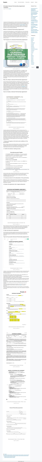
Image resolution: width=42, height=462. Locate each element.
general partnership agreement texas (23, 455)
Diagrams (32, 46)
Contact (15, 2)
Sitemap (36, 2)
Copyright (32, 2)
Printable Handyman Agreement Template (9, 456)
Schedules (32, 62)
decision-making (22, 24)
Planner (32, 57)
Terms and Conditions (21, 2)
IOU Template (33, 18)
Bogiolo (5, 2)
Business (32, 40)
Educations (32, 47)
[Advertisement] (16, 15)
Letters (32, 52)
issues (21, 284)
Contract (32, 45)
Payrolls (32, 56)
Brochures (32, 37)
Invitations (32, 50)
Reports (32, 60)
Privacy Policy (27, 2)
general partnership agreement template (13, 455)
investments (23, 86)
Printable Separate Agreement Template (9, 457)
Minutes (32, 55)
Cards (32, 41)
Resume (32, 61)
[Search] (37, 67)
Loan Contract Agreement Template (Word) (34, 27)
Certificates (33, 42)
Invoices (32, 51)
